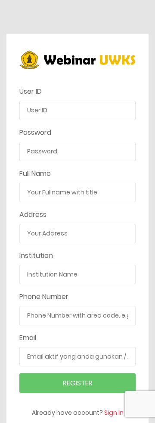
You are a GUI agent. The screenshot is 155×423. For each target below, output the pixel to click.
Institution (36, 256)
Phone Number (43, 297)
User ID (30, 91)
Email (27, 338)
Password (35, 132)
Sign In (114, 412)
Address (32, 214)
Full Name (35, 173)
